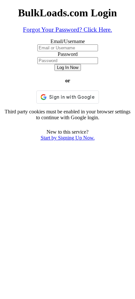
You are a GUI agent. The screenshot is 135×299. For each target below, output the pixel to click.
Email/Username (67, 41)
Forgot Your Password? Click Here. (67, 29)
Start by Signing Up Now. (68, 138)
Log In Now (67, 67)
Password (68, 54)
